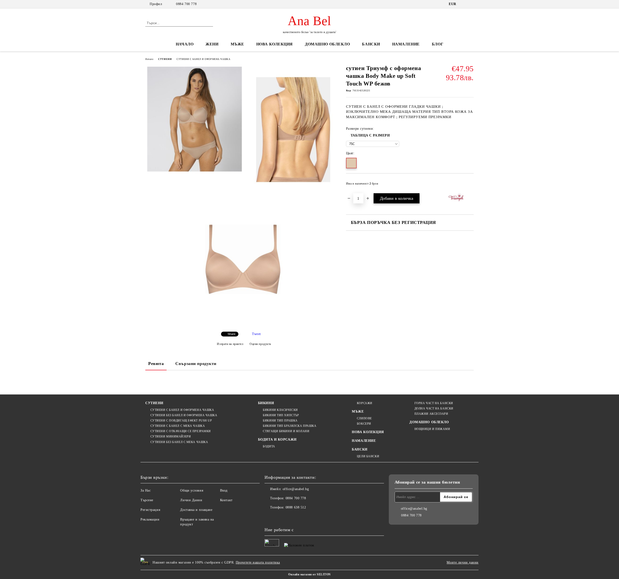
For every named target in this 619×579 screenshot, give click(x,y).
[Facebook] (268, 517)
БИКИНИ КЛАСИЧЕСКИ (280, 410)
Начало (149, 59)
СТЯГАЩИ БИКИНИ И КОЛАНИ (286, 431)
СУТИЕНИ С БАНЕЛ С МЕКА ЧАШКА (177, 426)
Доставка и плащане (196, 510)
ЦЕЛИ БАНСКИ (368, 456)
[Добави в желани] (470, 185)
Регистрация (150, 510)
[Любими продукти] (461, 23)
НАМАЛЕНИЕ (406, 44)
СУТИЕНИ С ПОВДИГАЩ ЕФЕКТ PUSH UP (181, 420)
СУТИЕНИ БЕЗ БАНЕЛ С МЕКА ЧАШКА (179, 442)
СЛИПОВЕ (364, 418)
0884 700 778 (186, 4)
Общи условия (191, 490)
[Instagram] (279, 517)
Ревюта (156, 363)
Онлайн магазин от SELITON (309, 574)
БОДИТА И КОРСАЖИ (277, 439)
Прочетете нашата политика (258, 562)
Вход (224, 490)
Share (232, 334)
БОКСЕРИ (364, 423)
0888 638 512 (296, 507)
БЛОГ (437, 44)
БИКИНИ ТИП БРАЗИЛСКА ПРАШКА (289, 426)
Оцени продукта (260, 344)
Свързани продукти (195, 363)
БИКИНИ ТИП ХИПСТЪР (281, 415)
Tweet (256, 334)
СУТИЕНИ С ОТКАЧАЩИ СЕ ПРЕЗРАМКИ (180, 431)
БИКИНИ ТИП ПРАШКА (280, 420)
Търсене (146, 500)
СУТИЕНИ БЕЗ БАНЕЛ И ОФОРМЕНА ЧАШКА (183, 415)
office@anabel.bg (296, 489)
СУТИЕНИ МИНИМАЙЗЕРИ (170, 436)
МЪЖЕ (237, 44)
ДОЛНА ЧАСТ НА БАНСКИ (433, 408)
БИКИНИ (266, 403)
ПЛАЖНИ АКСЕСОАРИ (431, 413)
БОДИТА (269, 446)
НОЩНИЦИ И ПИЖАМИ (432, 429)
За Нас (145, 490)
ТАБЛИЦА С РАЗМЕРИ (370, 135)
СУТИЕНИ (165, 59)
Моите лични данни (463, 562)
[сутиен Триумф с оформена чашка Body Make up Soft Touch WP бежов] (194, 119)
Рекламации (150, 519)
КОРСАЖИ (364, 403)
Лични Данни (191, 500)
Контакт (226, 500)
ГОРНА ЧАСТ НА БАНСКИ (433, 403)
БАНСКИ (371, 44)
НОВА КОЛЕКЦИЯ (274, 44)
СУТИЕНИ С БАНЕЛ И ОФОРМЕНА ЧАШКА (203, 59)
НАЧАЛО (184, 44)
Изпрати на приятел (230, 344)
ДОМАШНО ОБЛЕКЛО (327, 44)
